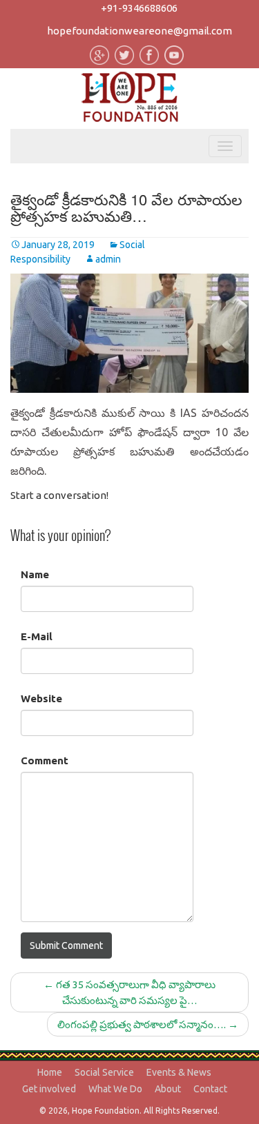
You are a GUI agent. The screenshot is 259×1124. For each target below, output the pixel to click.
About (168, 1088)
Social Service (104, 1072)
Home (49, 1072)
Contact (210, 1088)
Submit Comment (66, 945)
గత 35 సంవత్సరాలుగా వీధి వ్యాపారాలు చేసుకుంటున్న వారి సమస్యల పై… (129, 992)
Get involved (49, 1088)
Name (35, 574)
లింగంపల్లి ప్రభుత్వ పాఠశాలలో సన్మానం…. (147, 1024)
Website (41, 698)
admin (108, 259)
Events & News (178, 1072)
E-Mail (36, 636)
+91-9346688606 (139, 8)
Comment (44, 760)
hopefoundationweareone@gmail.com (139, 31)
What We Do (115, 1088)
